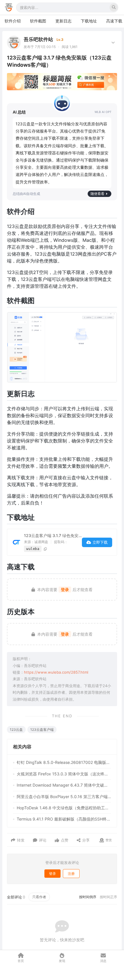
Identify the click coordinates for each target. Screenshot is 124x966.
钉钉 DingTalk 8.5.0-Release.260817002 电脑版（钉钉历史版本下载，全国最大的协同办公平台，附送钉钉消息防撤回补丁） (64, 762)
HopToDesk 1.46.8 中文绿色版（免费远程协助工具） (64, 807)
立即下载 (100, 542)
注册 (71, 873)
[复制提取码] (45, 549)
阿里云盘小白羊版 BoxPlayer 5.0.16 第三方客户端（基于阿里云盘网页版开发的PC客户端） (64, 796)
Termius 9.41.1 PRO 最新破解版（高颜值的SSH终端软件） (64, 818)
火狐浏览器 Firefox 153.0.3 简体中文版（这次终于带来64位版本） (64, 773)
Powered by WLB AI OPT (103, 112)
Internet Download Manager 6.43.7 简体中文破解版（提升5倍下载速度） (64, 785)
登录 (65, 589)
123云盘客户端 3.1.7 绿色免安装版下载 (59, 535)
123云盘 (16, 729)
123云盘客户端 (42, 729)
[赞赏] (101, 840)
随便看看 (97, 193)
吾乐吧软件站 (38, 39)
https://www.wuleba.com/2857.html (56, 672)
